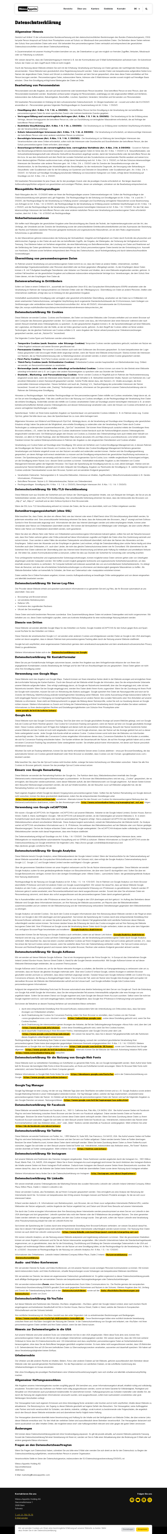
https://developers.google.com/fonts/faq (92, 1074)
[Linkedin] (144, 1500)
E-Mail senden (21, 1518)
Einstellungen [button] (128, 1529)
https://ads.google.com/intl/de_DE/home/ (91, 1047)
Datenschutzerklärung (27, 1258)
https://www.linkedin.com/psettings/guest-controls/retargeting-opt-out (100, 1232)
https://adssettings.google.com (84, 1018)
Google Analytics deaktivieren (86, 930)
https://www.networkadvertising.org (35, 1053)
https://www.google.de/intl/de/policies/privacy (50, 1050)
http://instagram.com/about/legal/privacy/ (113, 1174)
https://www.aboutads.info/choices (40, 1028)
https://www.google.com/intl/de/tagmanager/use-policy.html (96, 1100)
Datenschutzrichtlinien (74, 1291)
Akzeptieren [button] (142, 1529)
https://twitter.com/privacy (92, 1149)
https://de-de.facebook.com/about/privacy (38, 1126)
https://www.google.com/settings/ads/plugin (46, 1034)
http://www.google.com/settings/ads (35, 799)
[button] (146, 9)
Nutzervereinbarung (116, 1255)
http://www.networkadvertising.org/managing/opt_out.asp (112, 802)
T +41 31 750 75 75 (24, 1515)
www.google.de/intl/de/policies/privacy (36, 711)
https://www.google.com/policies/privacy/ (45, 1077)
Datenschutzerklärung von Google (69, 652)
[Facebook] (132, 1500)
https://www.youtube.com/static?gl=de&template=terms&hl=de (50, 1318)
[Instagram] (149, 1500)
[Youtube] (138, 1500)
